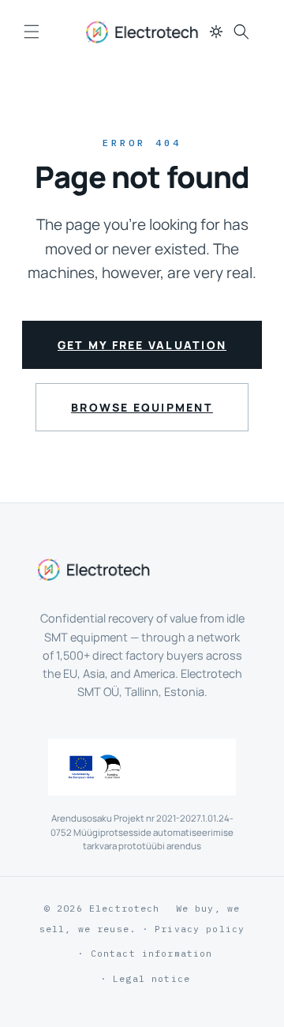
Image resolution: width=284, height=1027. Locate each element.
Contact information (152, 953)
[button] (31, 31)
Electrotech (124, 908)
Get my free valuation (142, 344)
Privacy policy (200, 929)
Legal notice (151, 978)
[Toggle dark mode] (216, 31)
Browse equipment (142, 407)
